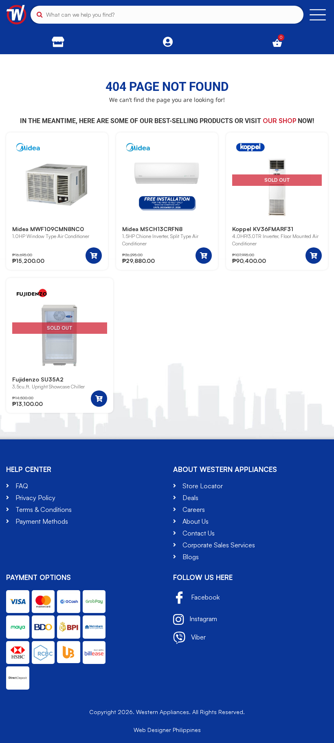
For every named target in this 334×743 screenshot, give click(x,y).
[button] (94, 255)
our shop (279, 121)
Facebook (204, 597)
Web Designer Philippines (167, 729)
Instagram (202, 619)
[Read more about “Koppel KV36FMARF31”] (313, 255)
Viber (197, 637)
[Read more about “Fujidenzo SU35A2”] (99, 398)
